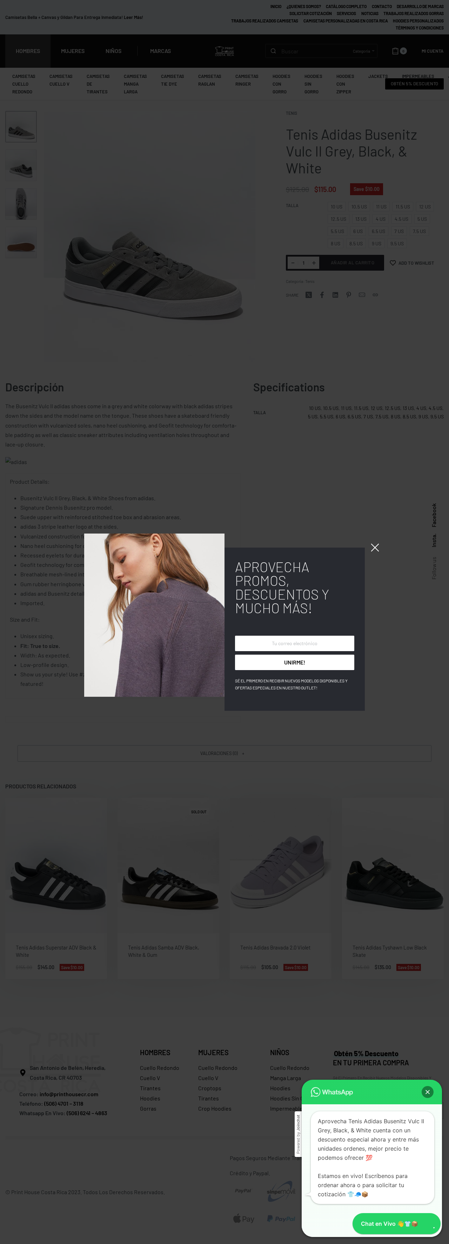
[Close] (375, 547)
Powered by (298, 1134)
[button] (428, 1092)
